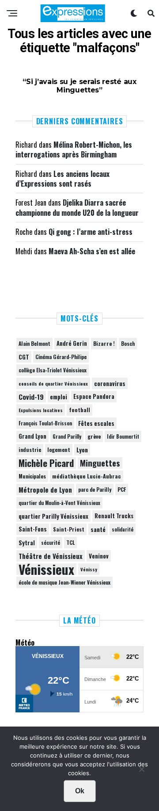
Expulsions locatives (41, 409)
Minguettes (100, 463)
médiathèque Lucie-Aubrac (86, 476)
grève (94, 436)
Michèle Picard (46, 463)
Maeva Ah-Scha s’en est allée (92, 251)
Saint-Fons (33, 529)
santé (98, 529)
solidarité (122, 529)
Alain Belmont (34, 343)
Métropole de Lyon (45, 489)
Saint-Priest (68, 529)
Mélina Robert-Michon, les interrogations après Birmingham (73, 149)
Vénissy (88, 569)
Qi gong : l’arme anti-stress (90, 231)
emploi (58, 396)
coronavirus (109, 383)
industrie (30, 449)
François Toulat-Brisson (45, 423)
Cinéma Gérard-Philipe (61, 356)
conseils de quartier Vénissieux (53, 383)
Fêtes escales (96, 423)
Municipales (32, 476)
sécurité (50, 542)
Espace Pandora (93, 396)
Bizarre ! (104, 343)
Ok (79, 791)
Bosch (128, 343)
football (79, 410)
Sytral (27, 542)
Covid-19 (31, 397)
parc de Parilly (94, 489)
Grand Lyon (32, 436)
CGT (24, 356)
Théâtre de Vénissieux (51, 556)
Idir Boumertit (123, 436)
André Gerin (72, 343)
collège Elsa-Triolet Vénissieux (53, 370)
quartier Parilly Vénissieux (53, 516)
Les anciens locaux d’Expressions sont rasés (62, 178)
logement (58, 450)
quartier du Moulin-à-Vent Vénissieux (59, 502)
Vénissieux (46, 569)
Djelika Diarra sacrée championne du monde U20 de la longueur (77, 207)
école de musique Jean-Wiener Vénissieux (64, 582)
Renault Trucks (114, 516)
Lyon (82, 449)
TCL (70, 542)
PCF (121, 489)
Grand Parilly (67, 436)
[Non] (141, 771)
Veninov (99, 555)
